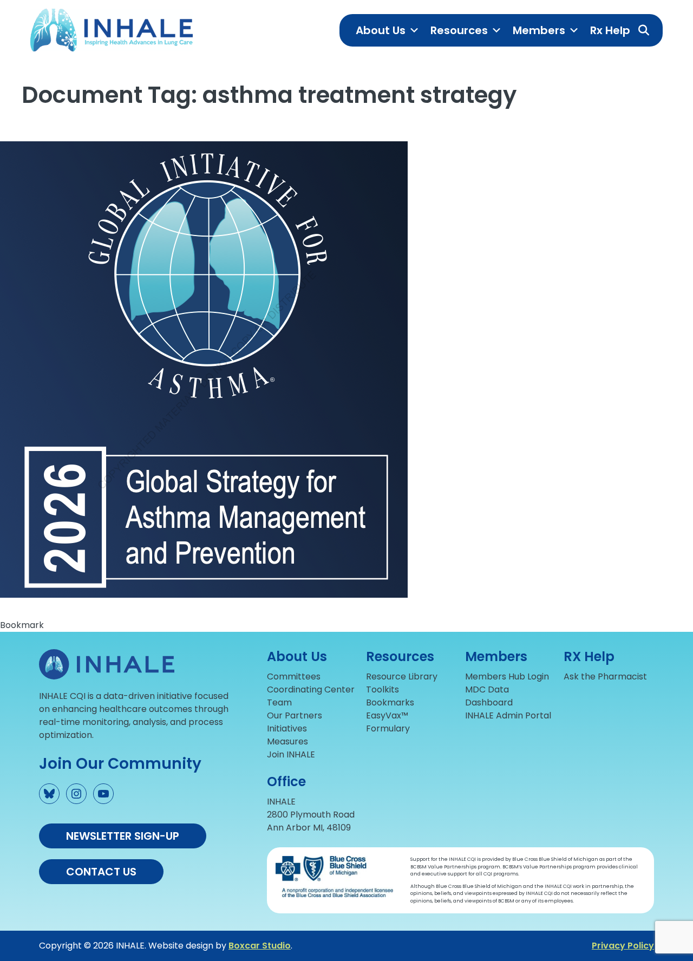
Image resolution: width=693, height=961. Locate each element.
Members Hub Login (507, 676)
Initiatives (287, 728)
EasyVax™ (387, 715)
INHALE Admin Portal (508, 715)
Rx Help (610, 30)
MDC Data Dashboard (489, 696)
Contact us (101, 871)
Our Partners (294, 715)
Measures (287, 741)
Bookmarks (390, 702)
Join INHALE (291, 754)
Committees (294, 676)
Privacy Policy (623, 945)
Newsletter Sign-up (122, 836)
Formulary (388, 728)
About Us (381, 30)
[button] (644, 30)
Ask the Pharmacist (605, 676)
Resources (459, 30)
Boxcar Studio (259, 945)
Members (539, 30)
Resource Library (401, 676)
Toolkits (382, 689)
